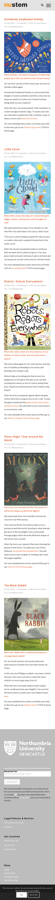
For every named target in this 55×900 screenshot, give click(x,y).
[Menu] (47, 5)
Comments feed (11, 876)
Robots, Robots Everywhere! (23, 281)
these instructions (29, 118)
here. (6, 696)
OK (21, 895)
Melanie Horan (17, 27)
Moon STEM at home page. (20, 567)
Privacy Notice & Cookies (14, 823)
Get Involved (9, 845)
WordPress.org (11, 880)
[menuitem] (41, 5)
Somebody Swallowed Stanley (23, 19)
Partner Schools (10, 849)
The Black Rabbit (15, 585)
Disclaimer (8, 827)
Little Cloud (11, 149)
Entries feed (9, 873)
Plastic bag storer (32, 127)
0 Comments (22, 23)
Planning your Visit (11, 841)
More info (34, 895)
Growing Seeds (19, 268)
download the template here (25, 551)
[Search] (41, 5)
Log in (7, 869)
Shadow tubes (30, 705)
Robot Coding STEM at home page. (24, 418)
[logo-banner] (23, 5)
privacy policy (24, 798)
